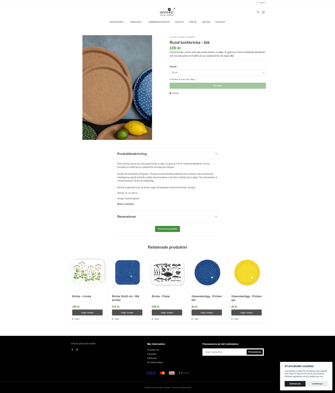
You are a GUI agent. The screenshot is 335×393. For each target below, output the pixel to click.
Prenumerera (254, 352)
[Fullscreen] (117, 87)
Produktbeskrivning (132, 153)
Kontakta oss (153, 350)
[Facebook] (72, 350)
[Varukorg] (263, 12)
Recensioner (126, 216)
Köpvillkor (152, 354)
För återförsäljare (155, 362)
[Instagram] (77, 350)
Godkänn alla (295, 384)
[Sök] (258, 12)
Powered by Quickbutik (181, 387)
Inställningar (317, 384)
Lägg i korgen (87, 312)
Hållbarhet (152, 358)
